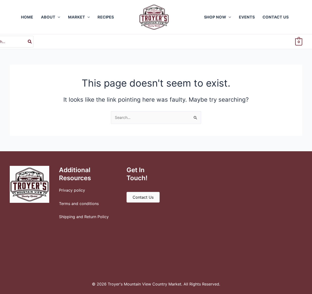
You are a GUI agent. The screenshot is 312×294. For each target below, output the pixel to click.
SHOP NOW (215, 17)
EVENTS (247, 17)
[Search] (30, 41)
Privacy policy (72, 190)
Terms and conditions (79, 203)
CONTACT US (276, 17)
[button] (57, 17)
